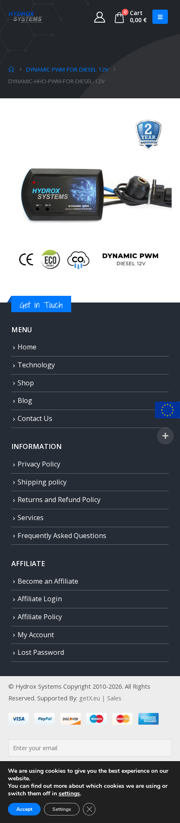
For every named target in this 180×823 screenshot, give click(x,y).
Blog (25, 400)
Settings (61, 809)
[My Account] (99, 17)
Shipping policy (42, 482)
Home (27, 346)
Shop (26, 382)
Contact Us (35, 418)
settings (69, 793)
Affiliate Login (40, 598)
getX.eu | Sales (100, 698)
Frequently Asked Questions (62, 535)
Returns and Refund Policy (59, 499)
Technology (36, 364)
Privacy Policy (39, 464)
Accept (24, 809)
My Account (36, 634)
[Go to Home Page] (11, 69)
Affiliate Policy (40, 616)
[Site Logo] (25, 17)
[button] (160, 17)
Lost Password (41, 652)
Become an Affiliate (48, 581)
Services (31, 517)
